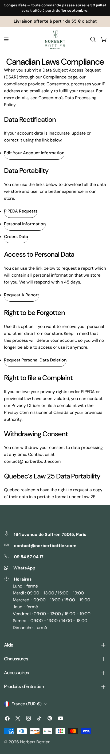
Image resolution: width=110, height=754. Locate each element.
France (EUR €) (26, 704)
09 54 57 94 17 (29, 557)
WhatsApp (24, 568)
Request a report (21, 295)
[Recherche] (93, 39)
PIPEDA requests (20, 211)
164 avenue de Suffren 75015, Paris (50, 534)
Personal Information (25, 224)
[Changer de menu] (6, 39)
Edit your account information (34, 153)
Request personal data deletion (35, 360)
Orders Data (16, 236)
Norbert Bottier (35, 742)
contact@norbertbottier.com (45, 545)
